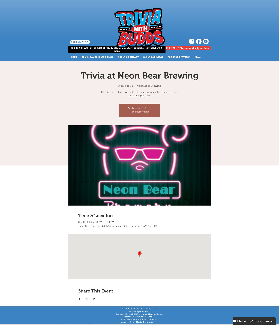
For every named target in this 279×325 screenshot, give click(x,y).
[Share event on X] (86, 299)
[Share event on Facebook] (79, 299)
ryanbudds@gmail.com (196, 48)
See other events (139, 112)
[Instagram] (191, 41)
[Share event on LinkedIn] (94, 299)
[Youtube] (206, 41)
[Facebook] (199, 41)
